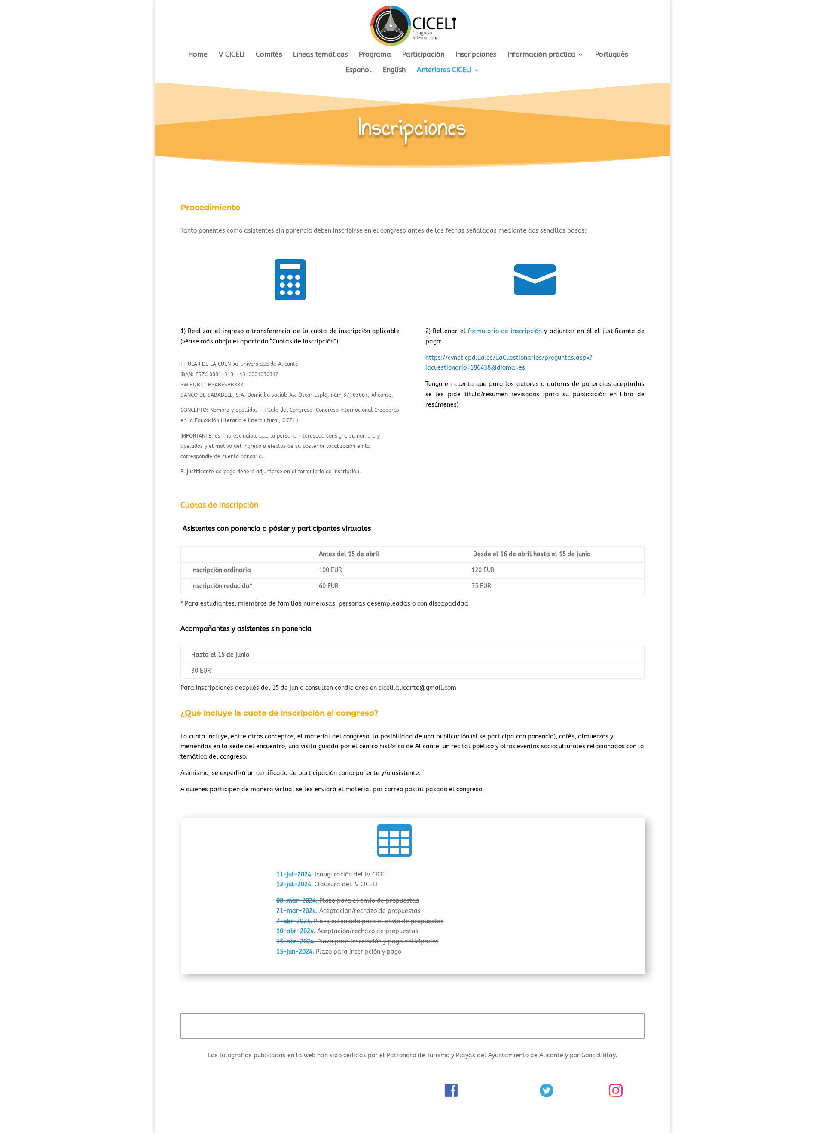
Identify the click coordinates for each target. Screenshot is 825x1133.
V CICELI (231, 55)
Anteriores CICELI (444, 70)
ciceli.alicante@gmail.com (417, 688)
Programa (375, 55)
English (394, 70)
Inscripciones (475, 55)
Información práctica (541, 55)
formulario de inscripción (505, 331)
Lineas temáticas (320, 55)
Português (611, 55)
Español (358, 70)
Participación (423, 55)
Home (198, 55)
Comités (269, 55)
